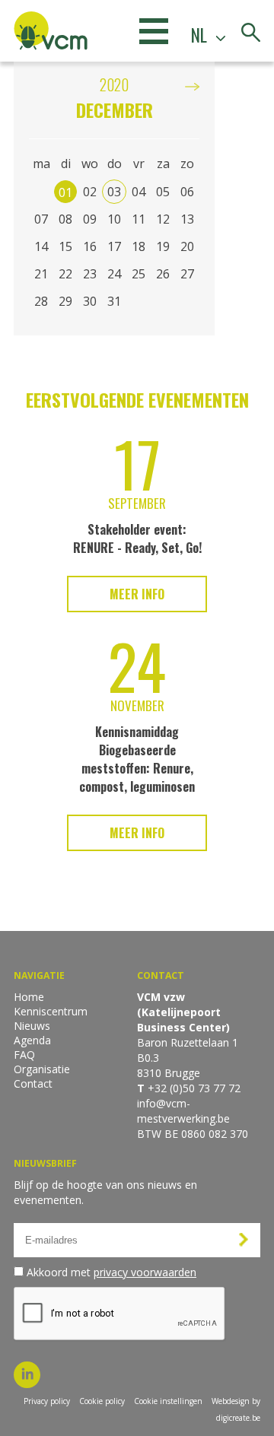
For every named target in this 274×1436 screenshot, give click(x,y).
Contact (33, 1083)
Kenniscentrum (51, 1011)
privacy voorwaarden (145, 1272)
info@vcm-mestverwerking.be (183, 1111)
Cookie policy (102, 1401)
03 (114, 191)
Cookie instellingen (168, 1401)
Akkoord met (111, 1272)
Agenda (32, 1040)
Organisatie (42, 1069)
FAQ (24, 1054)
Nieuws (32, 1025)
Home (29, 997)
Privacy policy (47, 1401)
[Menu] (154, 30)
